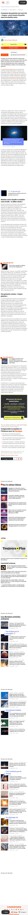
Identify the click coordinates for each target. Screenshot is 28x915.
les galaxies (21, 160)
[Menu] (8, 3)
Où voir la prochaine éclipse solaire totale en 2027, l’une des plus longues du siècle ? (17, 567)
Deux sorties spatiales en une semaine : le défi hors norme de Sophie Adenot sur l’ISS (17, 811)
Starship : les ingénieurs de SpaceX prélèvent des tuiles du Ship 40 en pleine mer (17, 625)
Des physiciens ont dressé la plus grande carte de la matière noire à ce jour (17, 504)
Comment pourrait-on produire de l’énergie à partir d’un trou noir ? (17, 525)
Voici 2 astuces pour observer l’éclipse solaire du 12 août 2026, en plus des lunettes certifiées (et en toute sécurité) (14, 576)
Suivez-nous (5, 54)
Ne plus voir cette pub (6, 481)
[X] (9, 909)
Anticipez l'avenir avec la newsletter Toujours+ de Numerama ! (14, 559)
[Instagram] (12, 909)
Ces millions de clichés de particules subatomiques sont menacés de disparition (13, 434)
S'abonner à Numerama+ (12, 417)
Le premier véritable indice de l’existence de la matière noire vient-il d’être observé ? (16, 497)
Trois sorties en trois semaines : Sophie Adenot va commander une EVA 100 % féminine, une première (17, 704)
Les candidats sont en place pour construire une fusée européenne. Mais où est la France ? (18, 646)
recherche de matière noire (8, 69)
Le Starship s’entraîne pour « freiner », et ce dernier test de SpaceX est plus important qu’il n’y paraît (17, 822)
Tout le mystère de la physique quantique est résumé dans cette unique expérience (13, 438)
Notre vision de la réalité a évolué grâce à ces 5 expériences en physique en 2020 (17, 511)
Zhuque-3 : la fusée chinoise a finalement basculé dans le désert (17, 795)
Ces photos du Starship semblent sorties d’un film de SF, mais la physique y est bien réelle (13, 446)
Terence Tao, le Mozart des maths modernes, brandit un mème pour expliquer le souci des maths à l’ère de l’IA (17, 838)
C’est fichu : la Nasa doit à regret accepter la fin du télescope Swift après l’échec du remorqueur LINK (18, 830)
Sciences (5, 9)
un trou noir (8, 290)
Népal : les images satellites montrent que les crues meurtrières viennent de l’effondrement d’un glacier (16, 723)
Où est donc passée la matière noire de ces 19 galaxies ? (17, 266)
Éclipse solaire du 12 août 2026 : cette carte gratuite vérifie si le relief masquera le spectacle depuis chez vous (13, 581)
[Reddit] (16, 909)
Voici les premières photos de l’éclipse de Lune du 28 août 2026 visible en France (17, 655)
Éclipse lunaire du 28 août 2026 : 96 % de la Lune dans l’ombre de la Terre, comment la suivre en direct (17, 696)
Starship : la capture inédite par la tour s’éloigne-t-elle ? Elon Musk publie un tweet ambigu (17, 847)
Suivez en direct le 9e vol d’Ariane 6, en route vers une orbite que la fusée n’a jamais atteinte (17, 663)
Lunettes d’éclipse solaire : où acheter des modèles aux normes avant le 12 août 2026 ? (13, 585)
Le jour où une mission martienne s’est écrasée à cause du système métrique (17, 778)
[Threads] (23, 909)
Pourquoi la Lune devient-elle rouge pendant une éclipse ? (17, 730)
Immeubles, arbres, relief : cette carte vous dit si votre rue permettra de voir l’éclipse (13, 572)
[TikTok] (7, 909)
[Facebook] (14, 909)
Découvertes (12, 9)
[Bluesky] (21, 909)
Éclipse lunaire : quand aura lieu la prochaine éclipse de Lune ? (17, 638)
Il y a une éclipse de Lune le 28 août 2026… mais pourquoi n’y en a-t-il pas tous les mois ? (17, 715)
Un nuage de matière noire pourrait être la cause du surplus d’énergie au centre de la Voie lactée (18, 360)
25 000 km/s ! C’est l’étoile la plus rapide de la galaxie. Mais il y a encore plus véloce (18, 803)
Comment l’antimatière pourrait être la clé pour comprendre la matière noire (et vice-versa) (17, 519)
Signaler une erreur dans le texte (9, 455)
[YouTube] (5, 909)
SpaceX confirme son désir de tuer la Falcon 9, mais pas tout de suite (17, 765)
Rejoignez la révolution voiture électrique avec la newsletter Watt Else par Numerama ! (17, 490)
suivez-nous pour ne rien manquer (9, 426)
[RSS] (18, 909)
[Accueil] (3, 3)
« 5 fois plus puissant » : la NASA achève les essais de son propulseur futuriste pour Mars (13, 442)
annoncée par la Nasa (14, 77)
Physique (20, 9)
